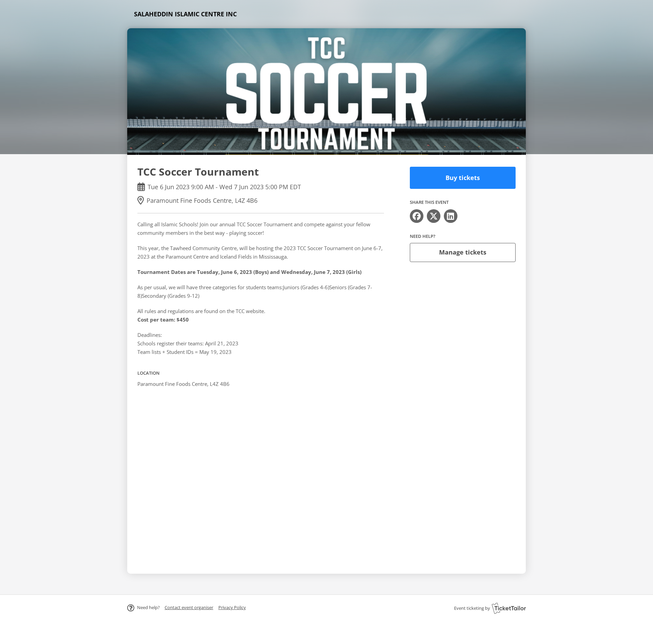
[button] (189, 607)
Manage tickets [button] (462, 252)
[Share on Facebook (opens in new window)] (416, 216)
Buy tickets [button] (463, 178)
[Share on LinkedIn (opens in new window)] (450, 216)
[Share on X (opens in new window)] (433, 216)
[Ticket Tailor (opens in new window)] (509, 608)
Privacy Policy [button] (232, 607)
